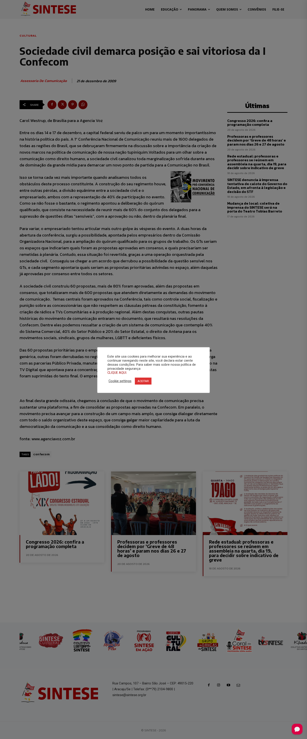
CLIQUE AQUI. (117, 373)
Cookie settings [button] (120, 381)
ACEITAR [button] (143, 381)
